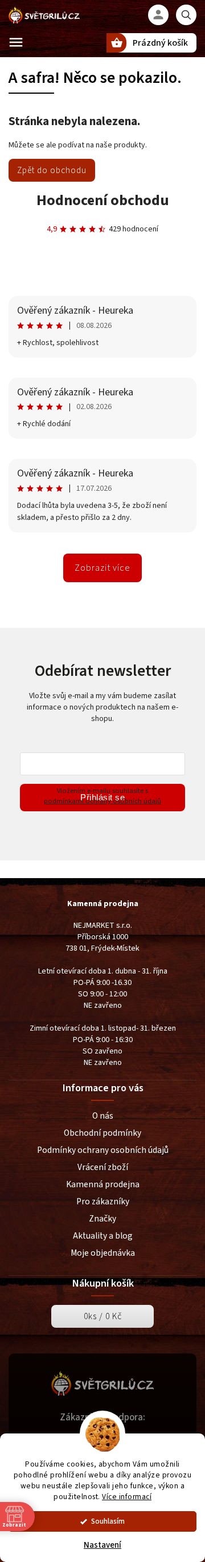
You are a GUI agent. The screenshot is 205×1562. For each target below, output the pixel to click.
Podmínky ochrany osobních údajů (103, 1150)
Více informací (126, 1496)
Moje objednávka (103, 1253)
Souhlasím (108, 1521)
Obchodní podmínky (102, 1133)
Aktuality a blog (103, 1235)
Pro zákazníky (102, 1201)
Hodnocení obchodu (102, 200)
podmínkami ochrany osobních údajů (102, 801)
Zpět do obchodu (52, 170)
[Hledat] (186, 15)
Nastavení (102, 1545)
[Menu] (15, 42)
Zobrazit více (102, 568)
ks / (103, 1316)
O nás (102, 1116)
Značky (102, 1218)
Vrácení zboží (102, 1167)
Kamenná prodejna (103, 1184)
